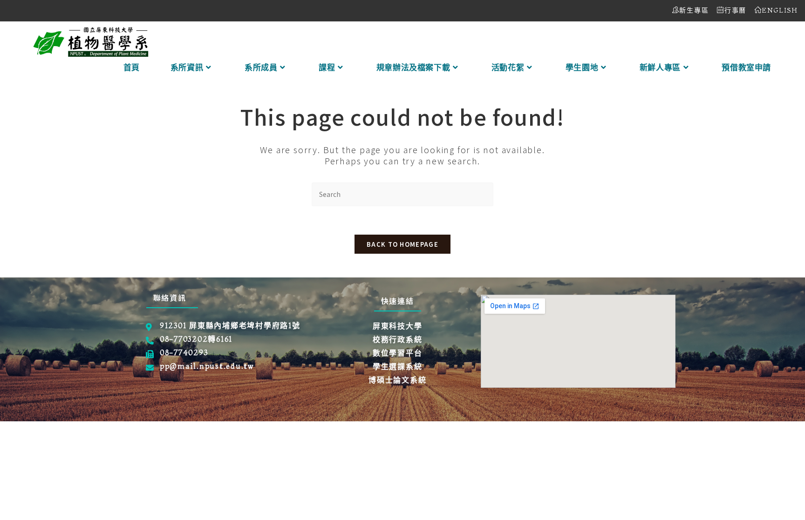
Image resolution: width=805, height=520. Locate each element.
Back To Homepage (402, 244)
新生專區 (694, 10)
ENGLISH (780, 10)
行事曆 (735, 10)
